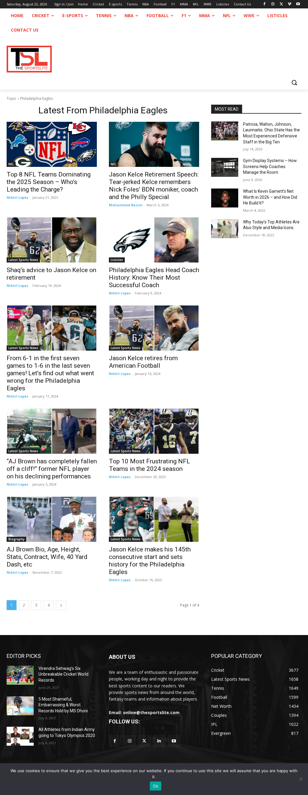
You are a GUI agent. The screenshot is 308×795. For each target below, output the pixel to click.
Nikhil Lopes (17, 197)
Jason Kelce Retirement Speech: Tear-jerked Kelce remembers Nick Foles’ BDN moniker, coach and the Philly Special (154, 186)
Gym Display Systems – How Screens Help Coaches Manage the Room (270, 166)
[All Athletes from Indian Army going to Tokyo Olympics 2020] (20, 736)
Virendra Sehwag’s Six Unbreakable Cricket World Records (63, 674)
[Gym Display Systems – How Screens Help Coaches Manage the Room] (224, 167)
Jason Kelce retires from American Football (143, 362)
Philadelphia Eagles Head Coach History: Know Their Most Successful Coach (154, 277)
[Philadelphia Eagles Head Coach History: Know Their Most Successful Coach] (154, 239)
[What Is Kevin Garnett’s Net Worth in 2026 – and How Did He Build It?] (224, 198)
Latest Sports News (23, 260)
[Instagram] (273, 4)
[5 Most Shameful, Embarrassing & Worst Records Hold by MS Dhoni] (20, 705)
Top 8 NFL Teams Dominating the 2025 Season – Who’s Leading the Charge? (49, 182)
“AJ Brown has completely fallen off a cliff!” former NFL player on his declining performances (52, 469)
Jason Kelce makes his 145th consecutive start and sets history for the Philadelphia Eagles (150, 561)
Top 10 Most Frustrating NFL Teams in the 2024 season (149, 465)
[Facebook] (264, 4)
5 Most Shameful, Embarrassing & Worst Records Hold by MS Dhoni (63, 705)
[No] (300, 779)
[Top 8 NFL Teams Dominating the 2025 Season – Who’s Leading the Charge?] (52, 144)
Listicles (117, 260)
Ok (155, 786)
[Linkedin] (159, 741)
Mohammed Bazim (125, 205)
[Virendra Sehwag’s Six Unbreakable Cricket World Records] (20, 675)
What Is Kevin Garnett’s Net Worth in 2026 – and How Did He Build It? (270, 197)
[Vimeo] (289, 4)
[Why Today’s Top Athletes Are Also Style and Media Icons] (224, 228)
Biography (16, 539)
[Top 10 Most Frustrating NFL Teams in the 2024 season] (154, 431)
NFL (11, 164)
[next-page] (61, 605)
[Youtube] (297, 4)
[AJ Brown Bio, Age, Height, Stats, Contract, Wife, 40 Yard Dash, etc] (52, 519)
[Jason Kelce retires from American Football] (154, 328)
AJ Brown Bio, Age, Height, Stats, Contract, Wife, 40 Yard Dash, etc (47, 557)
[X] (281, 4)
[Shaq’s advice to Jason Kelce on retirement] (52, 239)
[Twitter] (144, 741)
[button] (294, 82)
